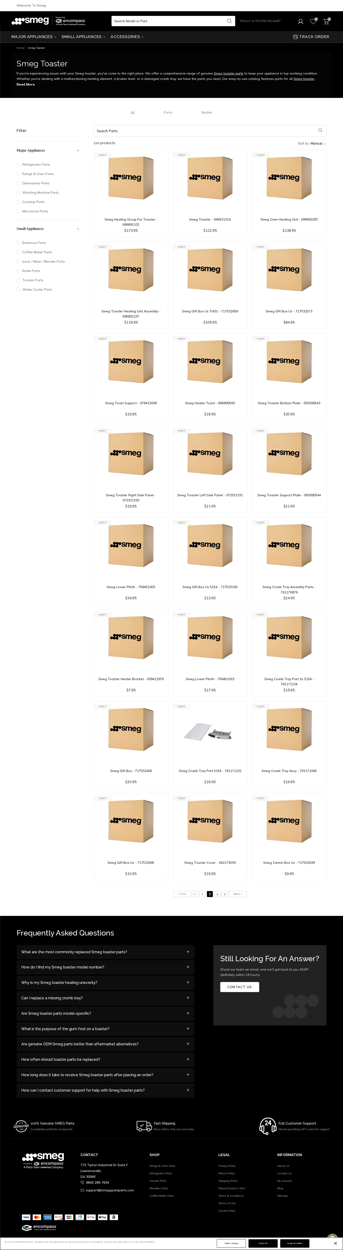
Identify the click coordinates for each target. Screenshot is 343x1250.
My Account (284, 1180)
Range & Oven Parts (38, 174)
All (132, 112)
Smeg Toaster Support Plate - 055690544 (289, 495)
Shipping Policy (228, 1180)
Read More (26, 84)
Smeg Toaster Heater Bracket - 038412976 (131, 679)
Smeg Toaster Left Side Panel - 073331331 (210, 495)
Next (236, 894)
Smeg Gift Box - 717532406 (131, 771)
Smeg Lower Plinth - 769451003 (131, 587)
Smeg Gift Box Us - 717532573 (289, 311)
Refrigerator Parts (36, 164)
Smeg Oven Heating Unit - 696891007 (289, 219)
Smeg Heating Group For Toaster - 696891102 (131, 222)
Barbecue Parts (34, 243)
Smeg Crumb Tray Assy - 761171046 (289, 771)
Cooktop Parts (33, 202)
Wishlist (248, 1212)
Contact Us (284, 1173)
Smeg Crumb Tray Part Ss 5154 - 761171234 (289, 681)
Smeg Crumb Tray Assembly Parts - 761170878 (289, 589)
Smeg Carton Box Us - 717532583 (289, 863)
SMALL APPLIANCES (82, 36)
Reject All (263, 1243)
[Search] (229, 21)
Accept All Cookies (295, 1243)
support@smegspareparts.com (110, 1190)
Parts (168, 112)
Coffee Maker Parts (37, 252)
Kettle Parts (31, 271)
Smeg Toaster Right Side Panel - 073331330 (131, 497)
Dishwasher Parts (35, 183)
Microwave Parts (35, 211)
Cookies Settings (231, 1243)
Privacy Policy (226, 1166)
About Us (283, 1166)
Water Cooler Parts (37, 289)
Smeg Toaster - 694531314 (210, 219)
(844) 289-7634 (97, 1182)
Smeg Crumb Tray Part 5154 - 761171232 (210, 771)
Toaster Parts (32, 280)
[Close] (335, 1243)
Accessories (126, 36)
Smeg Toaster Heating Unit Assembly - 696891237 (131, 313)
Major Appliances (32, 36)
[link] (332, 1226)
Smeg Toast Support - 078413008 (131, 403)
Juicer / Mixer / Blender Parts (43, 261)
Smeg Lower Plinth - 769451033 (210, 679)
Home (20, 48)
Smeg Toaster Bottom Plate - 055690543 (289, 403)
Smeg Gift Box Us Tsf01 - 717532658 (210, 311)
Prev (183, 894)
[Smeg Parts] (49, 21)
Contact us (240, 987)
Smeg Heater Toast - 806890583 (210, 403)
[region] (171, 1243)
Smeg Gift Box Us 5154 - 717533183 (210, 587)
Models (207, 112)
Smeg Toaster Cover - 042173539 (210, 863)
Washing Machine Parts (40, 192)
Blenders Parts (159, 1188)
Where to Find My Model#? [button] (260, 21)
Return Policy (226, 1173)
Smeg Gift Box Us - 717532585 (131, 863)
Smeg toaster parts (228, 73)
